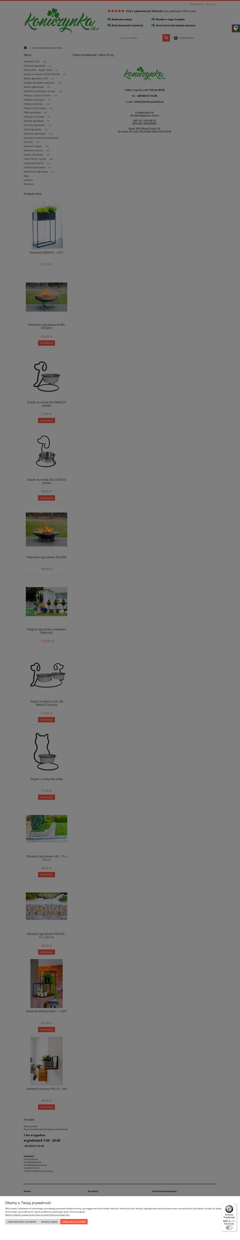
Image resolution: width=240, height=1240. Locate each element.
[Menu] (235, 1205)
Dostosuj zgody (49, 1221)
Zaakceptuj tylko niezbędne (22, 1221)
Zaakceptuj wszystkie (74, 1221)
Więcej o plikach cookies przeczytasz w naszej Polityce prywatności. (37, 1214)
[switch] (229, 1228)
